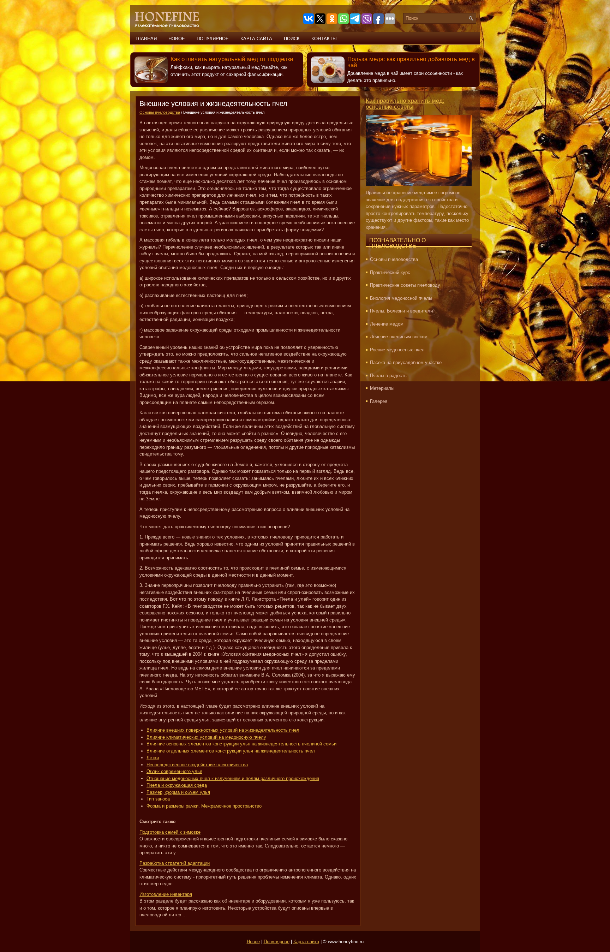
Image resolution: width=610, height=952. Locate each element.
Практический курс (390, 272)
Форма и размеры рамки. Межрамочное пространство (204, 806)
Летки (152, 757)
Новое (176, 38)
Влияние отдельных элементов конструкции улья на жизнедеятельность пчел (230, 751)
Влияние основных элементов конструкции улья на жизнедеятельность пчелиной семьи (241, 743)
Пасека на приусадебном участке (406, 362)
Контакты (324, 38)
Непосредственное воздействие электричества (197, 764)
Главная (146, 38)
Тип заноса (158, 799)
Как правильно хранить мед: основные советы (405, 103)
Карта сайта (256, 38)
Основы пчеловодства (159, 112)
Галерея (378, 401)
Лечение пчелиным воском (398, 336)
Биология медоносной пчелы (401, 298)
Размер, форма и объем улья (178, 792)
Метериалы (382, 388)
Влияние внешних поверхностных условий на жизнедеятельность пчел (222, 730)
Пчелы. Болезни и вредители (401, 311)
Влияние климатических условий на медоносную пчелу (206, 737)
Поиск (292, 38)
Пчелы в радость (388, 375)
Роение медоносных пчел (397, 349)
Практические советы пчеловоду (405, 285)
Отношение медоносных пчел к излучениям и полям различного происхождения (232, 778)
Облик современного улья (174, 771)
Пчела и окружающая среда (176, 785)
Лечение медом (386, 324)
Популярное (213, 38)
